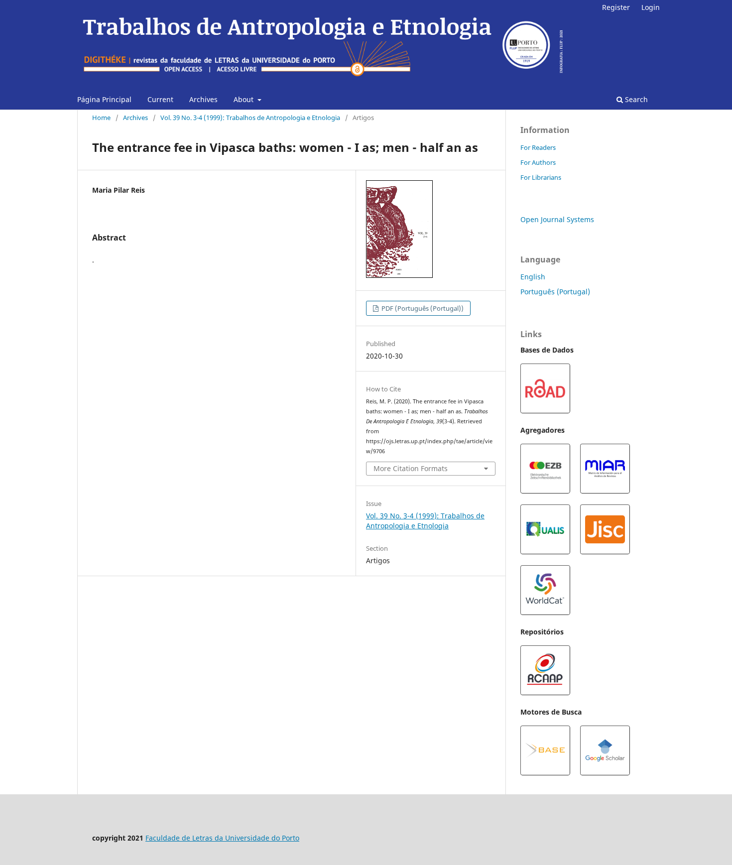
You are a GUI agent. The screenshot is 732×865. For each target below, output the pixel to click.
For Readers (538, 147)
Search (635, 99)
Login (650, 7)
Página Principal (104, 99)
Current (160, 99)
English (532, 276)
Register (616, 7)
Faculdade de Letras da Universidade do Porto (222, 838)
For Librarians (540, 177)
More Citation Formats (410, 468)
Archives (203, 99)
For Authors (538, 162)
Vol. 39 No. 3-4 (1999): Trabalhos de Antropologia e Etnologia (250, 117)
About (244, 99)
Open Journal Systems (557, 219)
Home (101, 117)
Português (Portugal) (555, 291)
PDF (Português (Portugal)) (422, 308)
